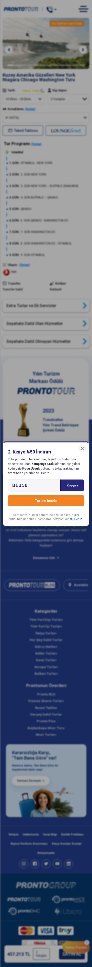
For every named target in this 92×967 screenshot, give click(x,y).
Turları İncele (46, 500)
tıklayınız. (76, 518)
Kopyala (72, 485)
